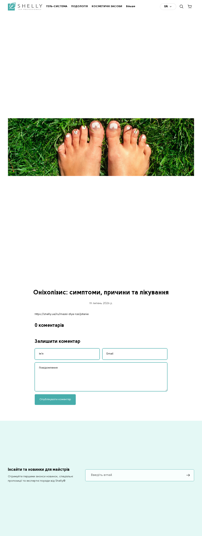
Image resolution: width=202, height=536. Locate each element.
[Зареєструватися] (188, 475)
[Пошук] (181, 6)
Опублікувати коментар (55, 399)
